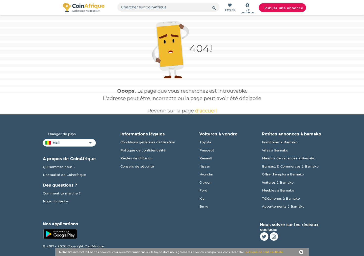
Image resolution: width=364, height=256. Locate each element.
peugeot (206, 150)
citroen (205, 182)
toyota (205, 142)
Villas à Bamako (275, 150)
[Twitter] (264, 236)
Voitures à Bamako (278, 182)
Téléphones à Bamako (281, 198)
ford (203, 190)
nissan (204, 166)
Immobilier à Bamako (280, 142)
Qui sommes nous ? (59, 167)
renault (205, 158)
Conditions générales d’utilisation (147, 142)
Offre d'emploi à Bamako (283, 174)
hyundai (206, 174)
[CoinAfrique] (83, 7)
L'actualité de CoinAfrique (64, 175)
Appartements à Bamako (283, 206)
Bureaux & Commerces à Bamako (290, 166)
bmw (203, 206)
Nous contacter (56, 201)
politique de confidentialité (264, 252)
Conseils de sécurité (137, 166)
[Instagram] (274, 236)
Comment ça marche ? (62, 193)
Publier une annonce (283, 8)
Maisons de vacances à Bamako (288, 158)
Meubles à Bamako (278, 190)
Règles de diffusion (136, 158)
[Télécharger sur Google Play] (60, 233)
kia (202, 198)
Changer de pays (62, 134)
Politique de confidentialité (143, 150)
